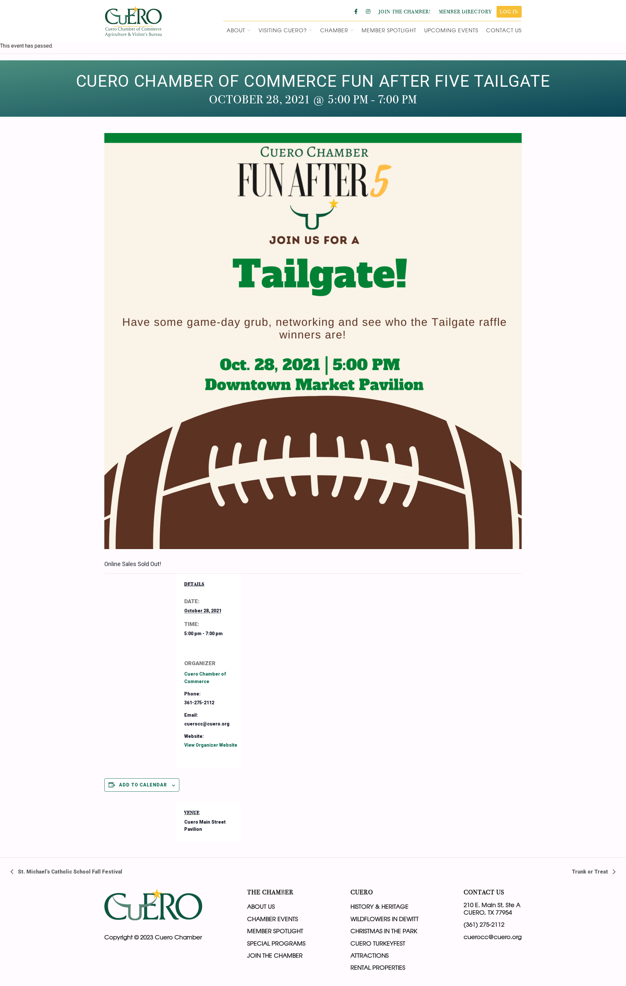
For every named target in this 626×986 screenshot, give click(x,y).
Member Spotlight (275, 930)
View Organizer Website (210, 745)
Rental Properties (377, 967)
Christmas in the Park (383, 930)
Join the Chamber (275, 955)
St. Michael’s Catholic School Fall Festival (69, 872)
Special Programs (276, 943)
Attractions (369, 955)
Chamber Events (272, 918)
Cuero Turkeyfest (377, 943)
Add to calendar (143, 784)
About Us (261, 906)
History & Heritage (379, 906)
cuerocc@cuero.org (493, 936)
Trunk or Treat (590, 872)
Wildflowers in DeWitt (384, 918)
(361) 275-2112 (484, 924)
